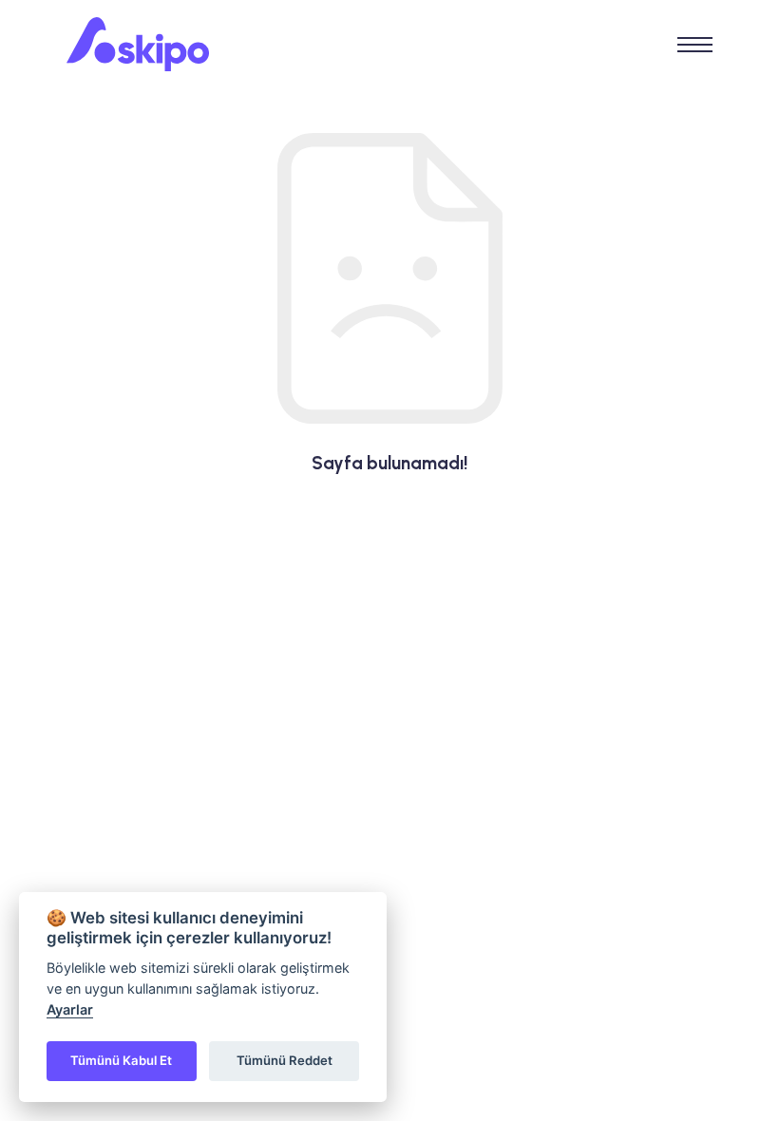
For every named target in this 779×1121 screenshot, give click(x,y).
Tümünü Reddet (284, 1060)
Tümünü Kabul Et (121, 1060)
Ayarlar (70, 1009)
